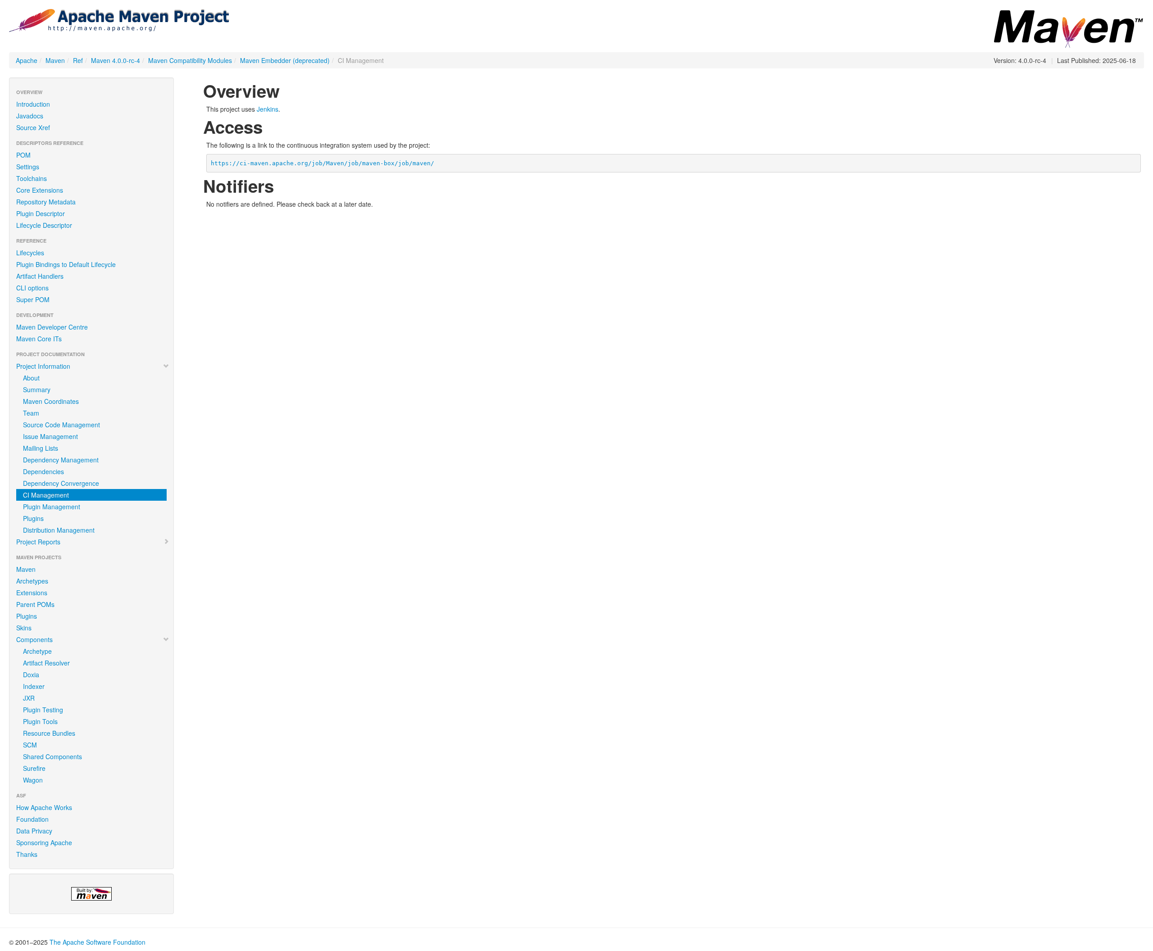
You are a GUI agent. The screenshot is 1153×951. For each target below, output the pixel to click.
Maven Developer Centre (52, 326)
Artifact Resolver (46, 662)
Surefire (34, 768)
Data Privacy (34, 830)
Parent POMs (35, 604)
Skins (24, 627)
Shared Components (52, 756)
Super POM (33, 299)
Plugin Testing (43, 709)
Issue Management (50, 436)
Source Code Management (61, 424)
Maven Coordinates (51, 401)
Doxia (31, 674)
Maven (55, 60)
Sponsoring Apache (44, 842)
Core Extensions (39, 190)
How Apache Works (44, 807)
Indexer (34, 686)
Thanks (26, 854)
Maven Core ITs (39, 338)
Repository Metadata (46, 201)
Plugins (33, 518)
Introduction (33, 104)
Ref (78, 60)
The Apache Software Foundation (97, 941)
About (31, 377)
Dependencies (43, 471)
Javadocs (29, 115)
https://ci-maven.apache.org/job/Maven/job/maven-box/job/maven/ (322, 163)
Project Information (43, 366)
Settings (27, 166)
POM (23, 154)
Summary (36, 389)
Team (31, 412)
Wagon (33, 779)
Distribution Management (59, 529)
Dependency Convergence (61, 483)
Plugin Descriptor (40, 213)
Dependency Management (61, 459)
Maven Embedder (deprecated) (285, 60)
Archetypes (32, 580)
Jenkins (267, 108)
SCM (30, 744)
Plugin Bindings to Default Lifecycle (66, 264)
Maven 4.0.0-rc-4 (115, 60)
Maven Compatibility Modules (190, 60)
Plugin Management (51, 506)
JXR (29, 697)
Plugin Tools (40, 721)
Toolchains (31, 178)
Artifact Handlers (40, 276)
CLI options (32, 287)
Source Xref (33, 127)
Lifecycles (30, 252)
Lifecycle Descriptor (44, 225)
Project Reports (38, 541)
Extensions (31, 592)
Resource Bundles (49, 733)
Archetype (37, 651)
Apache (26, 60)
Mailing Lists (40, 448)
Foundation (32, 819)
